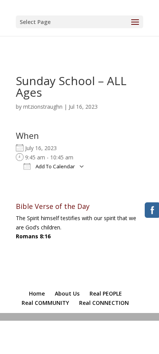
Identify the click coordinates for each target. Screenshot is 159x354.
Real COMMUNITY (45, 302)
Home (37, 293)
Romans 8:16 (33, 236)
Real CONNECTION (104, 302)
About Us (67, 293)
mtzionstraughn (43, 106)
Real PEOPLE (106, 293)
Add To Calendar (54, 166)
